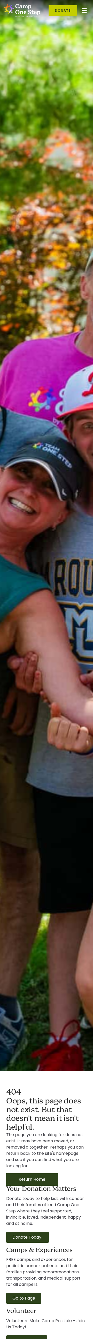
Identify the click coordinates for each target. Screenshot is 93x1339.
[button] (27, 1237)
